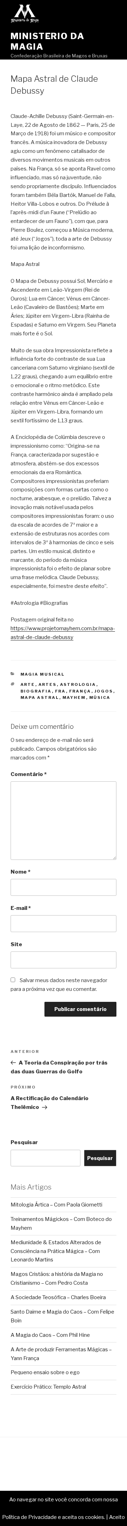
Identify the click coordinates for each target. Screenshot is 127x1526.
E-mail (21, 908)
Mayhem (74, 697)
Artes (47, 684)
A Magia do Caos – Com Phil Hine (50, 1335)
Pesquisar (24, 1142)
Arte (27, 684)
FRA (60, 691)
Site (16, 944)
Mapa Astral (39, 697)
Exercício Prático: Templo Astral (48, 1387)
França (80, 691)
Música (100, 697)
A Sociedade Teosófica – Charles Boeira (58, 1297)
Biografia (36, 691)
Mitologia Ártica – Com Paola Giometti (56, 1205)
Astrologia (78, 684)
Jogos (104, 691)
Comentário (29, 774)
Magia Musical (42, 674)
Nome (20, 872)
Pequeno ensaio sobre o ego (45, 1372)
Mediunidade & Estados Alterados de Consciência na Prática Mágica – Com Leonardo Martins (56, 1251)
